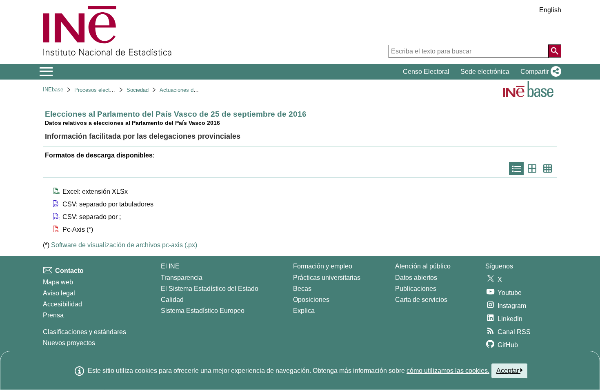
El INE (170, 266)
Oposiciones (311, 299)
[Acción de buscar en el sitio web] (554, 51)
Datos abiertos (416, 277)
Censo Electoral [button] (426, 71)
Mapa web (58, 282)
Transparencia (181, 277)
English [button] (550, 10)
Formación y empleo (322, 266)
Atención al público (423, 266)
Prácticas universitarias (326, 277)
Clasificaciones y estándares (84, 331)
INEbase (53, 89)
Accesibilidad (62, 304)
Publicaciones (415, 288)
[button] (539, 71)
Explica (304, 310)
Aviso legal (59, 293)
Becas (302, 288)
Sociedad (138, 90)
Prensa (53, 315)
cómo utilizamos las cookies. (448, 370)
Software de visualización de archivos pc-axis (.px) (124, 245)
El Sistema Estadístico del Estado (209, 288)
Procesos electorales (99, 90)
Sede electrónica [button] (484, 71)
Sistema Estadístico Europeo (202, 310)
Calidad (172, 299)
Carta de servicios (421, 299)
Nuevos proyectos (69, 342)
